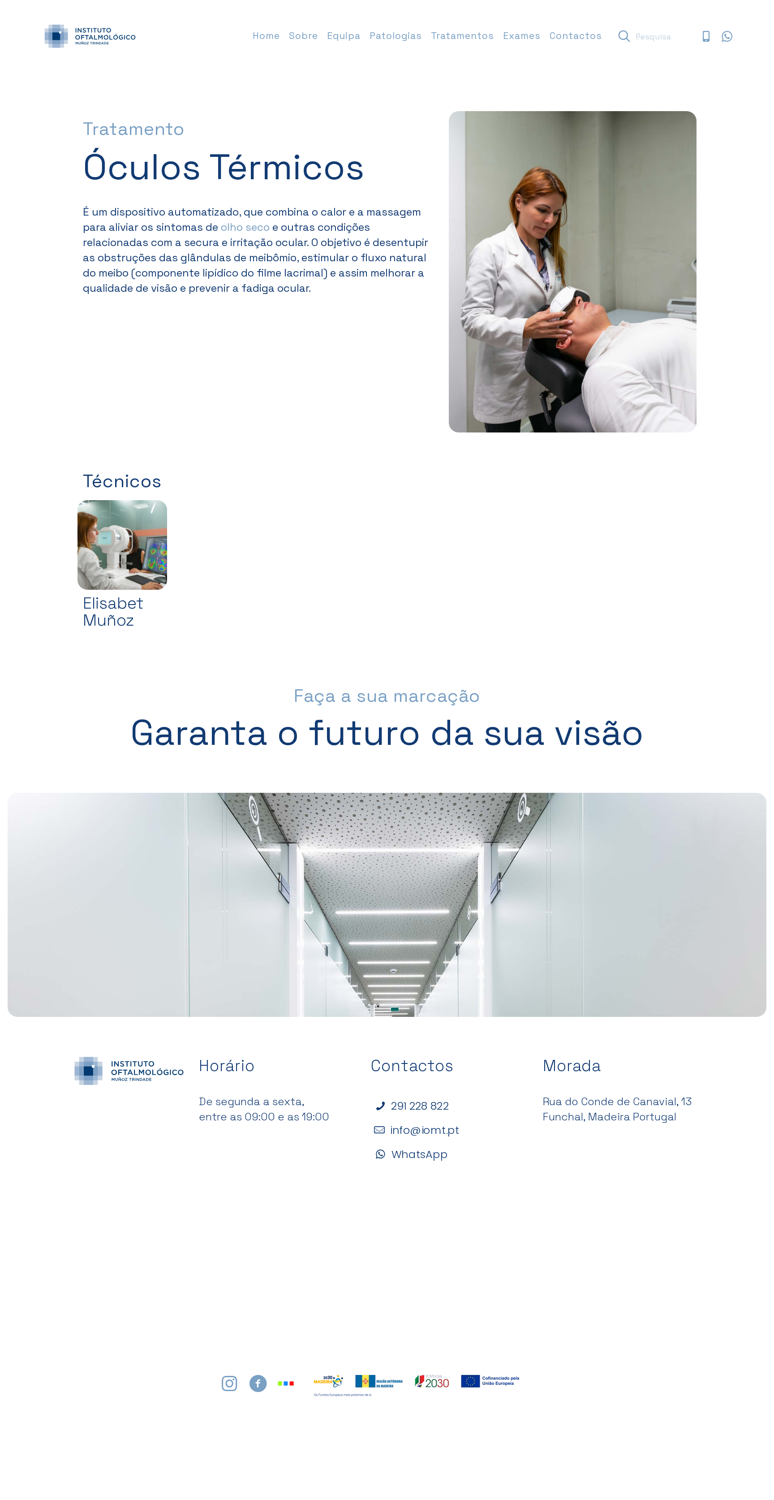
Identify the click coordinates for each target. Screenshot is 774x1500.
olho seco (245, 227)
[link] (122, 545)
